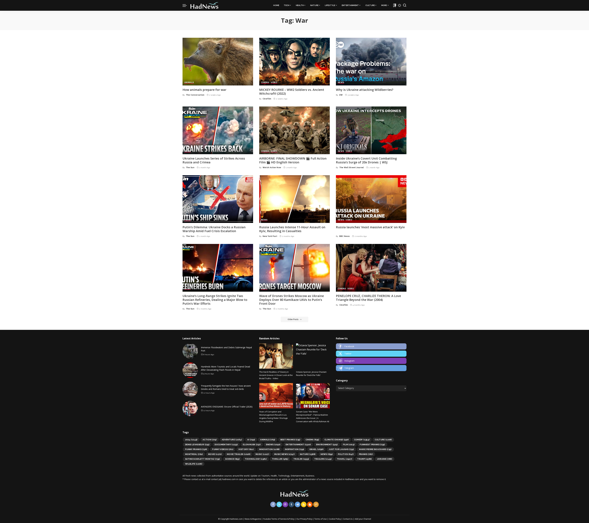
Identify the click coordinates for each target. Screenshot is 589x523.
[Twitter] (371, 354)
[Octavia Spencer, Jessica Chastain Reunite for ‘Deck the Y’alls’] (313, 356)
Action (210, 439)
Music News (284, 454)
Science (232, 459)
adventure (232, 439)
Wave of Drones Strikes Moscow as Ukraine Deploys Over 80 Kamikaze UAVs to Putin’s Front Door (291, 300)
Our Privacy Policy (304, 518)
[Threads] (316, 504)
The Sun (190, 167)
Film (349, 444)
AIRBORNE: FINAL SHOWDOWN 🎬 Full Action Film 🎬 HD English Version (293, 160)
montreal (194, 454)
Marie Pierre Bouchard (375, 449)
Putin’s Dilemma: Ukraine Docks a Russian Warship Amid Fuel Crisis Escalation (214, 229)
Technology (256, 459)
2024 (191, 439)
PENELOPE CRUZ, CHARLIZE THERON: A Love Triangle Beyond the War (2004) (368, 298)
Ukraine (384, 459)
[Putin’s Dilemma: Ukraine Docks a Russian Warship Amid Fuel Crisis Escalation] (218, 199)
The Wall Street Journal (351, 167)
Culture (383, 439)
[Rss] (303, 504)
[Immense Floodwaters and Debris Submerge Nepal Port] (190, 351)
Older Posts (293, 319)
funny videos (222, 449)
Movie (215, 454)
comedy (362, 439)
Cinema (312, 439)
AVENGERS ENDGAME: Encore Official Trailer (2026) (226, 406)
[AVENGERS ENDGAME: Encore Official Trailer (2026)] (190, 408)
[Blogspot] (310, 504)
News (327, 454)
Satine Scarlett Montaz (202, 459)
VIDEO (274, 82)
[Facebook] (371, 346)
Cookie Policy (335, 518)
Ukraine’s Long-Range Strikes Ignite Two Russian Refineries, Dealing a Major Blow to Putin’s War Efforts (215, 300)
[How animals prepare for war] (218, 61)
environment (327, 444)
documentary (226, 444)
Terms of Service (279, 518)
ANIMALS (189, 82)
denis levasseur (197, 444)
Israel (316, 449)
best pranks (290, 439)
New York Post (270, 236)
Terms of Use (320, 518)
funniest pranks (372, 444)
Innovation (269, 449)
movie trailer (238, 454)
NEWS (341, 82)
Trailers (323, 459)
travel (344, 459)
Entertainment (298, 444)
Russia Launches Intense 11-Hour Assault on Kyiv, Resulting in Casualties (292, 229)
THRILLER (280, 459)
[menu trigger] (186, 5)
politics (346, 454)
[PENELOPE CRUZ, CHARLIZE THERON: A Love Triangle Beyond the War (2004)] (371, 268)
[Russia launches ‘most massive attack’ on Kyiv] (371, 199)
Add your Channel (363, 518)
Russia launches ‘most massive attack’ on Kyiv (370, 227)
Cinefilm (267, 99)
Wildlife (193, 464)
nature (308, 454)
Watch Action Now (272, 167)
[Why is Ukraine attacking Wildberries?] (371, 61)
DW (341, 95)
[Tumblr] (291, 504)
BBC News (344, 236)
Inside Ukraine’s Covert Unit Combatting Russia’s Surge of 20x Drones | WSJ (366, 160)
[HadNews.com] (204, 5)
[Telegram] (371, 368)
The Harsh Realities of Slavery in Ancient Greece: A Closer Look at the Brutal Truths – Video (276, 375)
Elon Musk (252, 444)
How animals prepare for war (204, 90)
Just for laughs (341, 449)
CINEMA (265, 82)
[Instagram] (371, 361)
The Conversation (195, 95)
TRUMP (364, 459)
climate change (336, 439)
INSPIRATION (294, 449)
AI (251, 439)
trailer (301, 459)
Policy (291, 518)
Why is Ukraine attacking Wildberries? (364, 90)
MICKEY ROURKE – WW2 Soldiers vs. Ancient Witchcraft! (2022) (291, 92)
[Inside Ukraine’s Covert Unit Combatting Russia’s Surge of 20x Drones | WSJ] (371, 130)
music (262, 454)
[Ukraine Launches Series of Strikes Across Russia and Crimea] (218, 130)
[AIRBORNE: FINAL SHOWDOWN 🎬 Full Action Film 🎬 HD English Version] (294, 130)
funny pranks (196, 449)
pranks (366, 454)
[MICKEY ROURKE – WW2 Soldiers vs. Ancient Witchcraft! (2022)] (294, 61)
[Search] (404, 5)
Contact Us (348, 518)
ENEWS (273, 444)
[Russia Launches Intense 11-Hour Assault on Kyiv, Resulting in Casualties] (294, 199)
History (246, 449)
